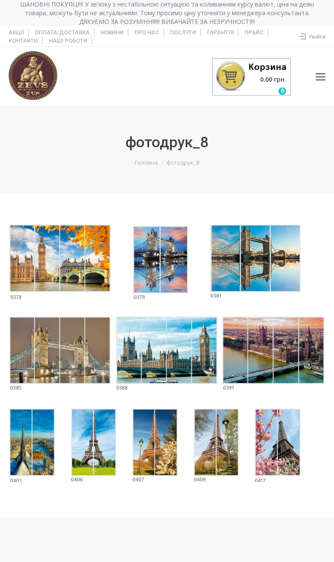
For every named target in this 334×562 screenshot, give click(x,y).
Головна (146, 162)
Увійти (316, 36)
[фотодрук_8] (167, 353)
